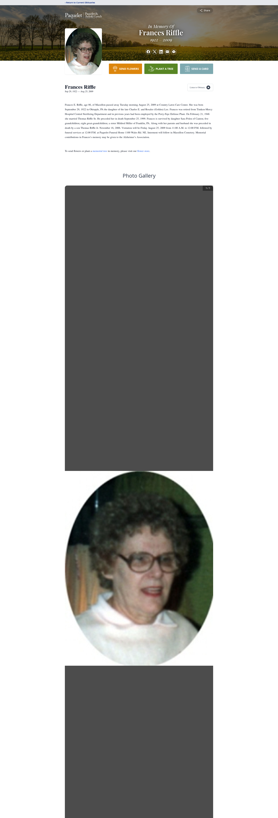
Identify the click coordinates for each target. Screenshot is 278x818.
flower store (143, 151)
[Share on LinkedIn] (161, 51)
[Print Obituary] (173, 51)
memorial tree (100, 151)
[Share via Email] (167, 51)
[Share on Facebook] (148, 51)
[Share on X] (154, 51)
